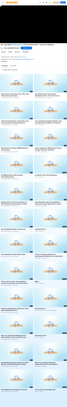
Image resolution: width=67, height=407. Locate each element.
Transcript (13, 65)
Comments (5, 65)
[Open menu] (2, 2)
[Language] (46, 2)
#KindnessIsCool (18, 44)
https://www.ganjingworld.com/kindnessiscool (21, 59)
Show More (4, 61)
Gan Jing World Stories (11, 48)
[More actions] (32, 94)
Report (27, 52)
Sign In (63, 2)
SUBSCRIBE (56, 2)
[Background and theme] (49, 2)
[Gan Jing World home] (12, 2)
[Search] (40, 2)
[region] (33, 24)
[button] (33, 59)
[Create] (43, 2)
